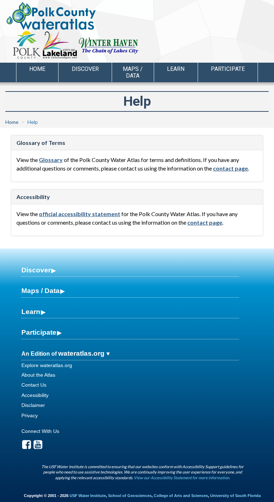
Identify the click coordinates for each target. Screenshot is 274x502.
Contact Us (33, 385)
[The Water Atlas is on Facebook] (26, 446)
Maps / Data (40, 290)
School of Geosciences (130, 495)
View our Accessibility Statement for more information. (182, 477)
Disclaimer (33, 405)
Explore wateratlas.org (46, 365)
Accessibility (35, 395)
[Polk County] (26, 45)
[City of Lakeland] (59, 45)
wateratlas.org (81, 353)
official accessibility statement (79, 213)
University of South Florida (235, 495)
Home (37, 69)
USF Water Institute (88, 495)
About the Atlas (38, 375)
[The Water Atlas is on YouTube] (38, 446)
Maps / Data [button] (133, 72)
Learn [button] (175, 69)
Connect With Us (40, 431)
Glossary (51, 159)
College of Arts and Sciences (181, 495)
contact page (230, 168)
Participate (38, 332)
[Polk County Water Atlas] (51, 16)
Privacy (29, 415)
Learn (30, 311)
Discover (36, 270)
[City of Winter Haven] (108, 45)
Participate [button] (228, 69)
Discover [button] (85, 69)
